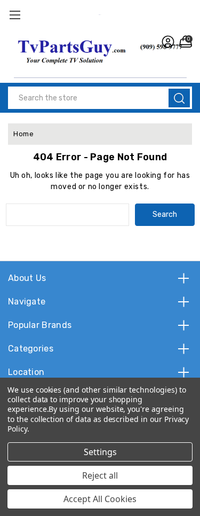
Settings (100, 452)
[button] (100, 50)
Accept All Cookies (100, 499)
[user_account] (166, 41)
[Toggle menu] (14, 14)
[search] (179, 98)
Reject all (100, 475)
